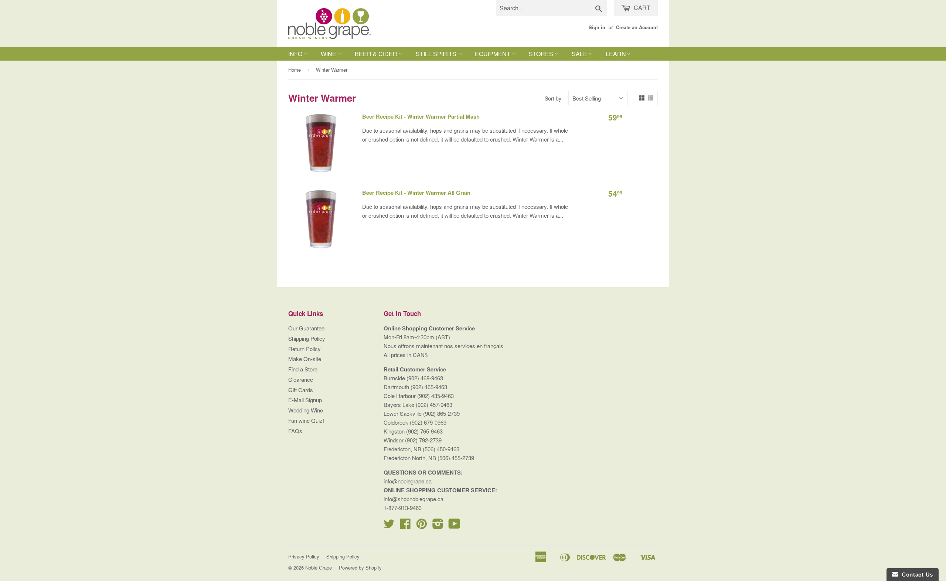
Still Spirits (437, 54)
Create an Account (637, 27)
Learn (616, 54)
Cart (641, 7)
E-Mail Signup (305, 400)
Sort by (553, 98)
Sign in (597, 27)
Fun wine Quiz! (306, 420)
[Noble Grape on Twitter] (389, 526)
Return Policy (304, 349)
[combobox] (551, 8)
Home (294, 69)
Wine (329, 54)
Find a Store (302, 369)
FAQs (295, 431)
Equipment (493, 54)
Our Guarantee (306, 328)
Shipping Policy (306, 338)
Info (296, 54)
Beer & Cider (377, 54)
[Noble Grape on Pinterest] (421, 526)
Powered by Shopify (360, 567)
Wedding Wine (305, 410)
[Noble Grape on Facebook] (405, 526)
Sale (580, 54)
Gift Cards (300, 390)
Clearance (300, 379)
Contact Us (915, 574)
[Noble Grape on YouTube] (454, 526)
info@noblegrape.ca (408, 481)
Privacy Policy (303, 556)
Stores (542, 54)
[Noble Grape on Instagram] (437, 526)
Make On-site (304, 359)
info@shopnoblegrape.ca (413, 499)
